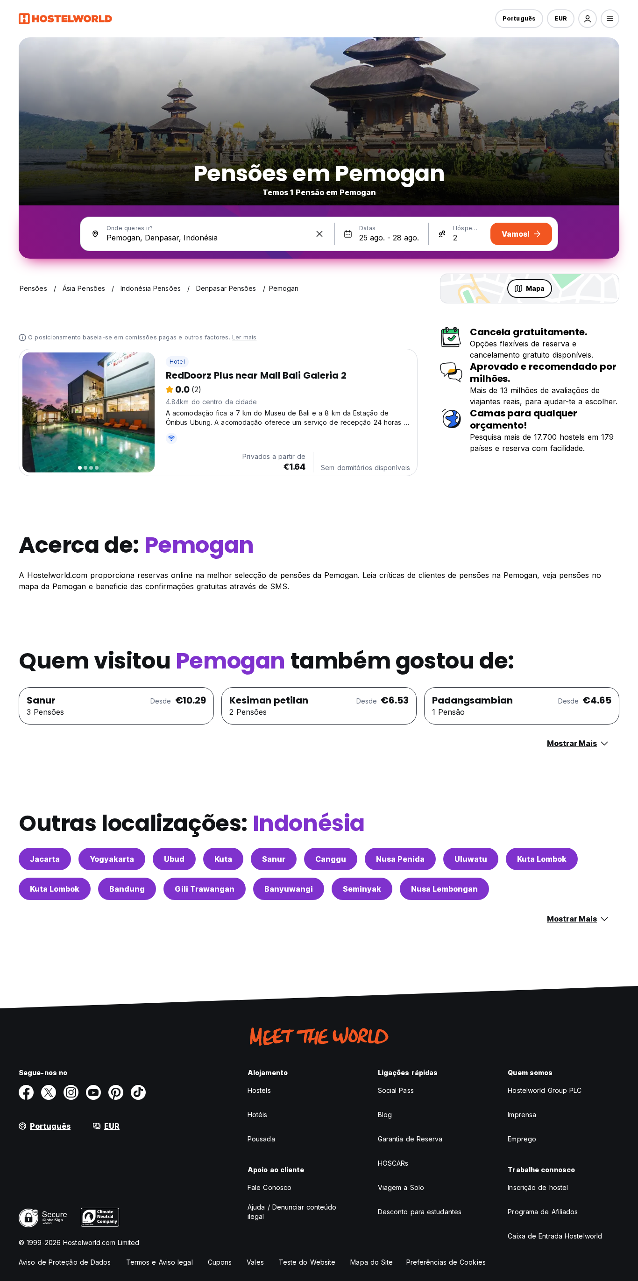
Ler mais (244, 337)
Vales (255, 1262)
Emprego (522, 1139)
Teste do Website (307, 1262)
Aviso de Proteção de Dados (65, 1262)
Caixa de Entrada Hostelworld (555, 1236)
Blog (385, 1115)
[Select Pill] (587, 18)
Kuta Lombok (542, 859)
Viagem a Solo (401, 1187)
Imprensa (522, 1115)
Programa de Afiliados (543, 1212)
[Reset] (319, 234)
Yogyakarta (112, 859)
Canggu (330, 859)
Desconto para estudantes (419, 1212)
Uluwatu (470, 859)
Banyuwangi (288, 889)
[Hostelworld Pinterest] (115, 1092)
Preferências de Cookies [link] (446, 1262)
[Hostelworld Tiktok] (138, 1092)
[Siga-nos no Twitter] (48, 1092)
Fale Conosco (269, 1187)
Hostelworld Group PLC (544, 1090)
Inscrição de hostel (538, 1187)
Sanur (273, 859)
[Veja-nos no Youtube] (93, 1092)
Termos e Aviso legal (159, 1262)
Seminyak (362, 889)
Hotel (177, 361)
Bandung (127, 889)
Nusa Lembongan (444, 889)
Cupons (220, 1262)
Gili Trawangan (204, 889)
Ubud (174, 859)
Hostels (259, 1090)
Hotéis (258, 1115)
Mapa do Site (371, 1262)
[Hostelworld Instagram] (71, 1092)
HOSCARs (393, 1163)
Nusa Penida (400, 859)
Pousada (261, 1139)
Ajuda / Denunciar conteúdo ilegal (292, 1211)
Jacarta (45, 859)
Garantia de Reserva (410, 1139)
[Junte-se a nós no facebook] (26, 1092)
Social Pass (396, 1090)
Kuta (223, 859)
